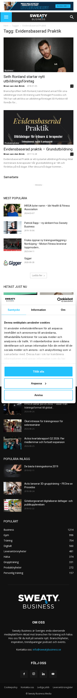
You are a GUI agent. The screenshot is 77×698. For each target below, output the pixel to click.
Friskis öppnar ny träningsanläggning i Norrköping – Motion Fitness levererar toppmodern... (45, 244)
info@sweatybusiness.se (47, 649)
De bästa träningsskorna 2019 (41, 466)
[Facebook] (24, 674)
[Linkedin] (43, 674)
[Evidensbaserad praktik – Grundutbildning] (38, 127)
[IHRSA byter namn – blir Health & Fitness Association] (12, 210)
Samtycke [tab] (14, 309)
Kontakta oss (27, 687)
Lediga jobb (43, 687)
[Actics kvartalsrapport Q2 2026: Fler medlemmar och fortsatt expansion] (12, 443)
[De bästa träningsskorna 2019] (12, 471)
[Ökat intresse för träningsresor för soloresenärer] (12, 425)
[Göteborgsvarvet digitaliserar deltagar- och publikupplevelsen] (12, 505)
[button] (6, 17)
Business (9, 70)
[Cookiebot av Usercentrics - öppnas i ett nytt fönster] (57, 299)
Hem (6, 25)
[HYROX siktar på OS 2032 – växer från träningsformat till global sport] (12, 408)
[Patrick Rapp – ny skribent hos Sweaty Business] (12, 227)
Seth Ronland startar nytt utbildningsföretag (24, 78)
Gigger (28, 258)
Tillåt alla (38, 371)
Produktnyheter (12, 143)
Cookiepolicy (10, 687)
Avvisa (38, 395)
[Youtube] (53, 674)
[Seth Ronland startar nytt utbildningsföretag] (38, 54)
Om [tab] (63, 309)
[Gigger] (12, 263)
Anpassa (36, 383)
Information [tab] (38, 309)
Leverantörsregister (63, 687)
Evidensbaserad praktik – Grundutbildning (38, 149)
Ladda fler (37, 275)
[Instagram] (33, 673)
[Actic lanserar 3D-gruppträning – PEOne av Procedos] (12, 488)
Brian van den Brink (14, 86)
